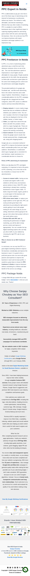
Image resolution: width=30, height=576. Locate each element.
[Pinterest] (15, 567)
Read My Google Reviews (15, 557)
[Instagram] (10, 567)
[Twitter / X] (20, 567)
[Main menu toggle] (26, 4)
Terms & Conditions (15, 572)
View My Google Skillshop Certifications (15, 499)
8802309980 (14, 280)
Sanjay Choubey (15, 548)
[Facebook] (8, 567)
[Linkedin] (17, 567)
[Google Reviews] (12, 567)
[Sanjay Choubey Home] (10, 3)
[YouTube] (22, 567)
